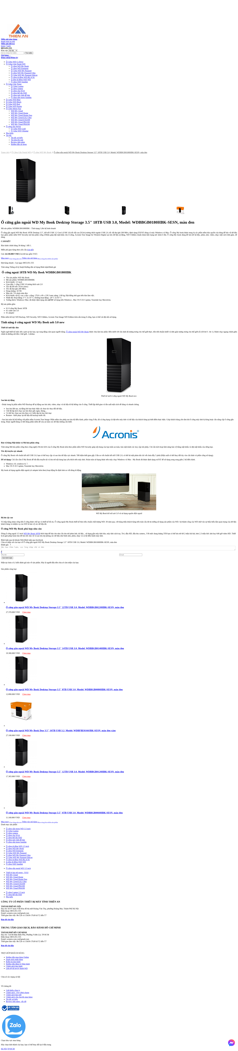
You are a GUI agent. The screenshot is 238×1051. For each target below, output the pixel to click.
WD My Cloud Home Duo (21, 115)
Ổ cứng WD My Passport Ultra (23, 73)
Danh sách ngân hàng (14, 959)
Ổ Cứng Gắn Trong (13, 84)
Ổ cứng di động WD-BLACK (23, 77)
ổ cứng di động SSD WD (21, 80)
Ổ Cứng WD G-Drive (14, 62)
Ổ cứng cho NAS (18, 91)
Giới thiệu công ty (13, 990)
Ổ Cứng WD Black (13, 102)
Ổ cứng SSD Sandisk (19, 82)
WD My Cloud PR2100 (20, 122)
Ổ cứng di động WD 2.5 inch (17, 846)
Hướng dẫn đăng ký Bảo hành (18, 964)
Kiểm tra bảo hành (13, 962)
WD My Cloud (17, 111)
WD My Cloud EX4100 (20, 120)
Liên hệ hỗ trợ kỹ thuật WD (17, 968)
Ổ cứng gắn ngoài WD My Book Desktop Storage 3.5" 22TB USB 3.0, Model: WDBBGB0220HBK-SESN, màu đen (65, 607)
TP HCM (11, 1049)
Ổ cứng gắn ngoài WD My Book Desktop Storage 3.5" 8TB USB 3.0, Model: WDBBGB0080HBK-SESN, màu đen (64, 689)
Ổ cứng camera (17, 89)
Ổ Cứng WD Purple (14, 106)
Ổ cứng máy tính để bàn (20, 95)
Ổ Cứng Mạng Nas (13, 109)
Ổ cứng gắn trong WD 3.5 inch (18, 829)
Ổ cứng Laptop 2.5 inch (15, 892)
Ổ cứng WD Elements (19, 68)
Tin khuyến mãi (17, 140)
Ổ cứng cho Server (13, 126)
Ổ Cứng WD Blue (13, 100)
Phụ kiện (9, 897)
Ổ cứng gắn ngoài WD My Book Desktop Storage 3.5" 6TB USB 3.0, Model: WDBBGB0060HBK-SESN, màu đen (64, 812)
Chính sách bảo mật (13, 995)
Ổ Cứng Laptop (17, 86)
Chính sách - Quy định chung (17, 993)
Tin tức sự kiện (17, 138)
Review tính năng (18, 142)
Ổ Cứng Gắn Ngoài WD (15, 64)
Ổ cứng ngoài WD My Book (77, 332)
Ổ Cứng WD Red (13, 104)
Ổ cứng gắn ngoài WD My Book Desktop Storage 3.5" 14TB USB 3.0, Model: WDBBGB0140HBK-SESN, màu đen (65, 648)
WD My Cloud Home (19, 113)
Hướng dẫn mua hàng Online (17, 957)
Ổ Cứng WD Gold (18, 129)
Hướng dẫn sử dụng (19, 144)
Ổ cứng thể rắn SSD (19, 93)
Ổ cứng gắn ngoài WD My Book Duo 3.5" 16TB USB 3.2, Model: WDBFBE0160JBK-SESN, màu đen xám (61, 730)
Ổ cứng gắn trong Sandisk (21, 97)
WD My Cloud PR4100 (20, 124)
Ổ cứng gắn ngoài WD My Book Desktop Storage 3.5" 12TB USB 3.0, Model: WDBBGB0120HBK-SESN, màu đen (65, 771)
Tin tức (9, 135)
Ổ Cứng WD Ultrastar (19, 131)
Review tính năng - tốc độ (16, 1001)
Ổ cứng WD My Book (20, 66)
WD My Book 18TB (32, 534)
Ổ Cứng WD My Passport (21, 71)
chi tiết (30, 250)
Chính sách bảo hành (14, 966)
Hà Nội (4, 1049)
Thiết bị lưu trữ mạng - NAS (17, 873)
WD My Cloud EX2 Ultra (21, 118)
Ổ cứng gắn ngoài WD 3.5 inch (18, 868)
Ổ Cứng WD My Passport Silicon (24, 75)
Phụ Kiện (9, 133)
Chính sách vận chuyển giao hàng (19, 997)
